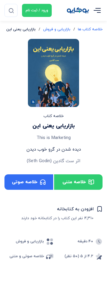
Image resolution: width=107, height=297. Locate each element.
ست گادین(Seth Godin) (50, 161)
